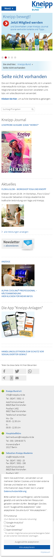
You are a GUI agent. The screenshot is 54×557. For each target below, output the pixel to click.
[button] (8, 371)
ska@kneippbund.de (15, 456)
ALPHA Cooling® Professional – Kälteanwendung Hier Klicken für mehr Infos (19, 293)
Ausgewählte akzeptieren (27, 541)
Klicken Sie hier (9, 98)
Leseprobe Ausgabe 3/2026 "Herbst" (20, 124)
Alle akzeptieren (27, 547)
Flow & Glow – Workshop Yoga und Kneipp (24, 189)
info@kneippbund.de (15, 394)
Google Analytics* (14, 522)
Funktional (20, 517)
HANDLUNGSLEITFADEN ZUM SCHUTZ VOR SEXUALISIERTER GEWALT (23, 353)
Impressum (45, 552)
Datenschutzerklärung (15, 491)
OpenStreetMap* (14, 529)
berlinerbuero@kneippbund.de (20, 437)
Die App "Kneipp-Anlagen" (22, 307)
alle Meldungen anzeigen (16, 231)
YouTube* (10, 526)
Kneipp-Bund (24, 64)
